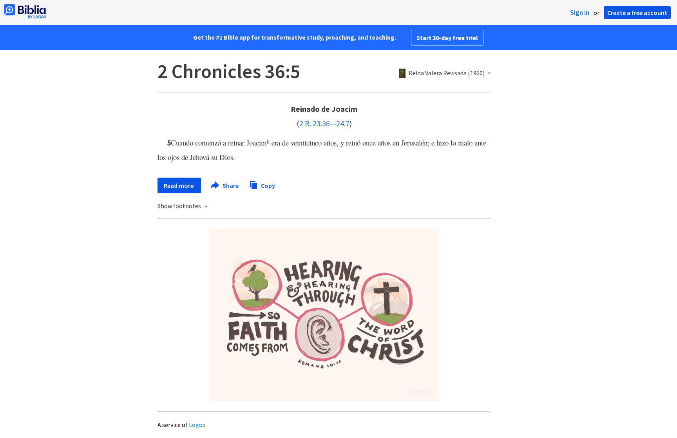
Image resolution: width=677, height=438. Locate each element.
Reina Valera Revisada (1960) (447, 73)
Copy (267, 185)
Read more (179, 185)
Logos (197, 425)
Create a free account (637, 12)
